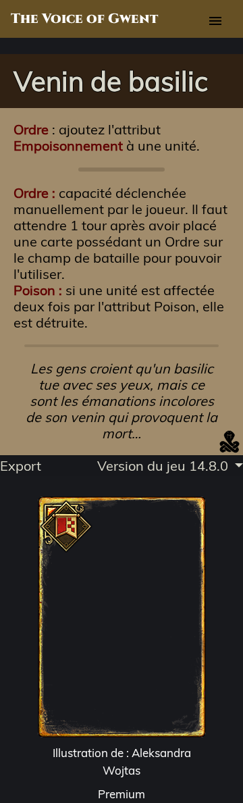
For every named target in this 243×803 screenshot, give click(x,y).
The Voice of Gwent (84, 19)
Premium (121, 794)
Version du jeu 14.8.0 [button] (164, 465)
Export (20, 465)
